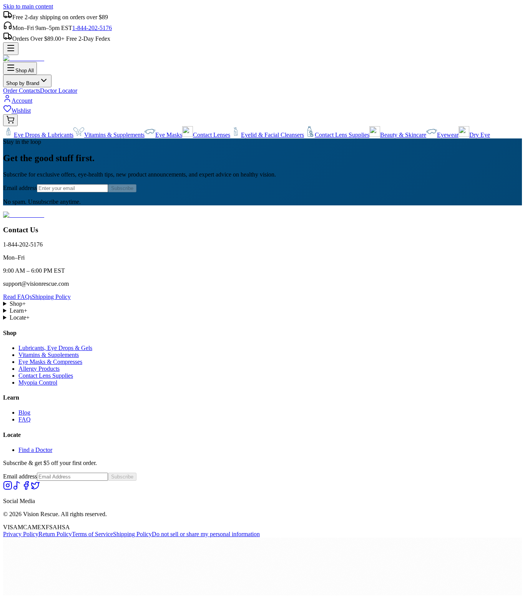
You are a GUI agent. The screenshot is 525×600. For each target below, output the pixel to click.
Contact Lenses (211, 135)
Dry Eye (479, 135)
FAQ (24, 419)
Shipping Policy (51, 296)
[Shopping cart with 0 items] (10, 120)
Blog (24, 412)
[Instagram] (7, 488)
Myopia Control (37, 382)
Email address (20, 188)
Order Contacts (21, 90)
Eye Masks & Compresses (50, 361)
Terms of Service (92, 534)
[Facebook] (26, 488)
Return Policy (55, 534)
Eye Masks (168, 135)
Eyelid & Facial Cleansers (272, 135)
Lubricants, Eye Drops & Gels (55, 348)
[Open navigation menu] (10, 48)
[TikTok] (17, 488)
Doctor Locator (58, 90)
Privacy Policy (20, 534)
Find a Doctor (35, 450)
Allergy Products (39, 368)
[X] (35, 488)
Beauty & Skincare (403, 135)
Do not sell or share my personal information (206, 534)
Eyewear (448, 135)
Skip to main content (28, 6)
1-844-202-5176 (92, 28)
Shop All (24, 70)
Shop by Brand (22, 83)
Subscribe (122, 188)
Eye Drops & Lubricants (43, 135)
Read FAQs (17, 296)
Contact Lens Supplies (342, 135)
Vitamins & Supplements (114, 135)
